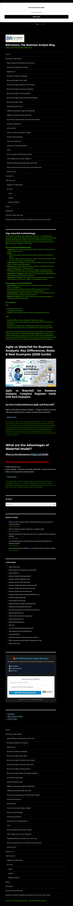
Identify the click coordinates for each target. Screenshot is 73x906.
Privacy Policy (12, 719)
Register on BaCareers (15, 185)
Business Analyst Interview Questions (20, 89)
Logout (10, 198)
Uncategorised (13, 634)
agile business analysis (20, 423)
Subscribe (36, 17)
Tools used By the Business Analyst (19, 154)
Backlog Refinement (17, 429)
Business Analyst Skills (15, 102)
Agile (11, 423)
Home (8, 54)
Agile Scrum (11, 72)
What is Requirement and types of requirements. (24, 167)
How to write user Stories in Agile (18, 132)
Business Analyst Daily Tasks (17, 80)
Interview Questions (14, 141)
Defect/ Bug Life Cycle (15, 106)
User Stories (17, 433)
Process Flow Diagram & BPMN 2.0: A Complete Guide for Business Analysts (32, 548)
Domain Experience (14, 124)
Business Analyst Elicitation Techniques (21, 85)
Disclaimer (9, 211)
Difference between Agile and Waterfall (21, 111)
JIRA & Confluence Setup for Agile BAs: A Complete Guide (26, 529)
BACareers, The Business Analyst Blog (30, 44)
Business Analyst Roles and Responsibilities (22, 98)
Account (10, 189)
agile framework (45, 423)
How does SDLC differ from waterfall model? (34, 483)
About (8, 206)
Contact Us (10, 176)
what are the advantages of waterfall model (36, 485)
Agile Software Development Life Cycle (21, 63)
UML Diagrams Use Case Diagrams (19, 159)
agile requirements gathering (23, 427)
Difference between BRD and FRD (19, 115)
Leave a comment (12, 434)
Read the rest (11, 417)
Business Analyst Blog (13, 58)
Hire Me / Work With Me (14, 215)
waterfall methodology (49, 433)
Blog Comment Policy (15, 716)
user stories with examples (28, 433)
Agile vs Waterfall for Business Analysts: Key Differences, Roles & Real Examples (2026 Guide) (30, 350)
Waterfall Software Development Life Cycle (22, 163)
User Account (10, 180)
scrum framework (20, 431)
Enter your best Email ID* (31, 679)
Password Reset (13, 202)
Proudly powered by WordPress (37, 900)
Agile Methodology (32, 425)
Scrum (13, 431)
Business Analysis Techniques (17, 67)
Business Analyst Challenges (17, 76)
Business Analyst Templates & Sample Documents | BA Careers (28, 219)
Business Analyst (28, 429)
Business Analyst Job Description (18, 93)
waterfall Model (18, 485)
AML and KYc (11, 128)
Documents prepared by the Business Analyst (23, 119)
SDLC (9, 150)
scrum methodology (32, 431)
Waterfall (39, 433)
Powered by (32, 24)
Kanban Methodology (14, 137)
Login (10, 193)
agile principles (43, 425)
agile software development (40, 427)
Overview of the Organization (17, 145)
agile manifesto (22, 425)
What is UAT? (11, 172)
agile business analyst (34, 423)
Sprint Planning (43, 431)
